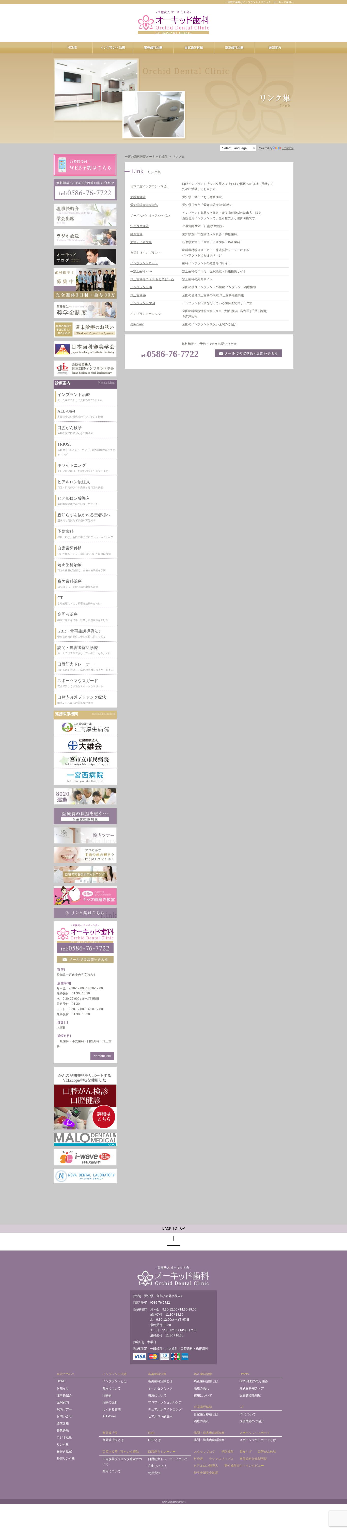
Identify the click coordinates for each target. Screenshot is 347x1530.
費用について (111, 1388)
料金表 (198, 1459)
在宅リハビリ (157, 1466)
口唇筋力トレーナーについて (168, 1459)
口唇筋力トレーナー (162, 1451)
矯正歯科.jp (138, 295)
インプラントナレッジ (145, 314)
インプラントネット (144, 263)
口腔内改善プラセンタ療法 (120, 1451)
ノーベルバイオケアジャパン (150, 215)
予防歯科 (227, 1451)
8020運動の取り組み (254, 1381)
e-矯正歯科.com (141, 271)
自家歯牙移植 (194, 47)
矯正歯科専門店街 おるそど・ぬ (152, 279)
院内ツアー (64, 1409)
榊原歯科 (136, 234)
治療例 (107, 1395)
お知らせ (63, 1388)
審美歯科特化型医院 (253, 1459)
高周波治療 (110, 1433)
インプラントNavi (142, 303)
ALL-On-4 (109, 1416)
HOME (72, 47)
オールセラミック (160, 1388)
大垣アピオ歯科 (141, 242)
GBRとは (154, 1440)
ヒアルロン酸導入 (206, 1465)
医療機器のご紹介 (252, 1421)
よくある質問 (111, 1409)
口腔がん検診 (267, 1451)
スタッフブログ (204, 1451)
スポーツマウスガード (255, 1433)
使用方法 (154, 1473)
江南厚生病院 (139, 226)
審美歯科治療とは (160, 1381)
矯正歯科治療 (234, 47)
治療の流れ (110, 1402)
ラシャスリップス (221, 1459)
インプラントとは (114, 1381)
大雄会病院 (138, 197)
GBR (151, 1433)
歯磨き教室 (64, 1451)
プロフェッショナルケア (165, 1402)
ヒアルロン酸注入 (160, 1416)
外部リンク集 (66, 1458)
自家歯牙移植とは (206, 1414)
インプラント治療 (113, 47)
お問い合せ (64, 1416)
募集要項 (63, 1430)
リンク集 (63, 1444)
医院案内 (275, 47)
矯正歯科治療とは (206, 1381)
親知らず (246, 1451)
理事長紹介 (64, 1395)
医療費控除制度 (250, 1395)
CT (242, 1407)
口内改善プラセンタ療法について (122, 1461)
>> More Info (102, 1056)
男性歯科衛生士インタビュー (244, 1465)
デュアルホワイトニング (165, 1409)
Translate (288, 148)
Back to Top (173, 1228)
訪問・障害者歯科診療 (209, 1433)
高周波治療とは (113, 1440)
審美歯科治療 (153, 47)
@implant (137, 324)
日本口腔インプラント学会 (148, 186)
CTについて (248, 1414)
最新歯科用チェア (252, 1388)
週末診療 (63, 1423)
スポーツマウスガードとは (258, 1440)
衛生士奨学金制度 (206, 1473)
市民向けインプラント (145, 253)
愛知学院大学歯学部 (144, 205)
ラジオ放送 (64, 1437)
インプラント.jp (141, 287)
